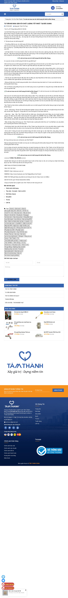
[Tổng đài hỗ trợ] (25, 361)
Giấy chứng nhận (17, 217)
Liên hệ (8, 202)
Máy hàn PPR (8, 225)
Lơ (31, 221)
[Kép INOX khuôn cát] (39, 325)
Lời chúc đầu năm (9, 223)
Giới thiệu (37, 411)
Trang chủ (38, 409)
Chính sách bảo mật (9, 445)
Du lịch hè (12, 215)
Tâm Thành (12, 238)
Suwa (6, 238)
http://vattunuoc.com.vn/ (17, 171)
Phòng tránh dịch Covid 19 (24, 227)
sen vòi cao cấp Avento (11, 236)
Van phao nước (16, 244)
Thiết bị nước (22, 240)
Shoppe (21, 236)
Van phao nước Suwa (49, 312)
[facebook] (5, 427)
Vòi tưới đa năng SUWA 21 (21, 312)
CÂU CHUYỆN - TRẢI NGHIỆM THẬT (14, 302)
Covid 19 (7, 213)
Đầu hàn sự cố (18, 251)
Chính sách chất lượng (12, 188)
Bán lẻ (23, 208)
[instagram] (13, 427)
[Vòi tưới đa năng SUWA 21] (8, 315)
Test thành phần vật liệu (11, 240)
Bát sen (19, 210)
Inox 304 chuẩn (9, 219)
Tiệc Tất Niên (8, 242)
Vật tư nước (25, 244)
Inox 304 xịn (18, 219)
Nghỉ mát (16, 225)
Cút (12, 213)
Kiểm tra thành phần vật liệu (15, 221)
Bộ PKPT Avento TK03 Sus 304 (52, 332)
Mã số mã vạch (27, 223)
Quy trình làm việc (22, 232)
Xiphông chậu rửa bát (19, 247)
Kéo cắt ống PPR (27, 219)
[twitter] (9, 427)
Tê (18, 238)
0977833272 (8, 419)
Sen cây (17, 234)
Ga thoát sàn (8, 217)
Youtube (20, 249)
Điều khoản (7, 458)
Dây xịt (6, 215)
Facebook (19, 215)
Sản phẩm (9, 196)
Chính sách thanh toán (10, 453)
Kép (6, 221)
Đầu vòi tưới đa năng (10, 253)
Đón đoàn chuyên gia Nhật (12, 255)
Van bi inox (8, 244)
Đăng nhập (55, 1)
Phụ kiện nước (19, 230)
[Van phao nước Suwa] (39, 315)
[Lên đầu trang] (65, 417)
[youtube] (17, 427)
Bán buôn (17, 208)
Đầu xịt (19, 253)
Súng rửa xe (28, 236)
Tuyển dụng (38, 421)
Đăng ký (62, 1)
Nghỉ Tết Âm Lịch (24, 225)
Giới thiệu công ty (11, 194)
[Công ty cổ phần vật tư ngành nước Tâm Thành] (14, 7)
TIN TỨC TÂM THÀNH (11, 289)
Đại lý (36, 416)
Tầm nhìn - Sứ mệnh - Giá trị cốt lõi (16, 191)
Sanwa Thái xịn (9, 234)
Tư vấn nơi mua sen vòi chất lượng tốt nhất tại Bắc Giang (28, 23)
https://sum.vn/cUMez (43, 177)
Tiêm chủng (17, 242)
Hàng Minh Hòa (28, 217)
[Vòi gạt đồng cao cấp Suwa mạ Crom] (9, 325)
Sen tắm (23, 234)
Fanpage (26, 215)
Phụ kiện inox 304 (9, 230)
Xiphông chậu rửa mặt (11, 249)
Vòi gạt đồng (8, 247)
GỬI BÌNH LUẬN (11, 279)
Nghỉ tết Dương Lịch (10, 227)
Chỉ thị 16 (25, 210)
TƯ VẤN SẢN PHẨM (10, 292)
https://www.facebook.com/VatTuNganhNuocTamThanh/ (25, 174)
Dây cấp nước (18, 213)
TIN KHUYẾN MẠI (9, 299)
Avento (12, 208)
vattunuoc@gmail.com (12, 422)
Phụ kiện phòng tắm (10, 232)
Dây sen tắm (26, 213)
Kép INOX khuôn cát (49, 322)
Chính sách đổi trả (9, 450)
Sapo (48, 463)
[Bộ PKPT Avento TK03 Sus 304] (39, 335)
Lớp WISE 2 (19, 223)
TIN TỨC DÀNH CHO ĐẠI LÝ (12, 296)
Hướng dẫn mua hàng (10, 455)
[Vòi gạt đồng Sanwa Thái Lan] (9, 335)
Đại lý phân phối (9, 251)
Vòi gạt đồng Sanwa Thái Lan (22, 332)
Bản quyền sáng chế (10, 210)
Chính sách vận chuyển (10, 448)
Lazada (27, 221)
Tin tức (8, 199)
